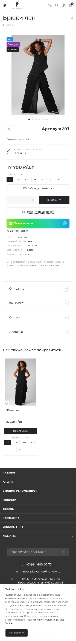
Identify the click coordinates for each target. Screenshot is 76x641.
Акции (8, 481)
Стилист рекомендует (20, 490)
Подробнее (20, 431)
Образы (8, 508)
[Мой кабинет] (63, 5)
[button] (29, 119)
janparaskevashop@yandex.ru (40, 571)
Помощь (9, 536)
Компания (11, 518)
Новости (9, 499)
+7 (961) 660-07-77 (38, 564)
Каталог (9, 472)
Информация (13, 527)
